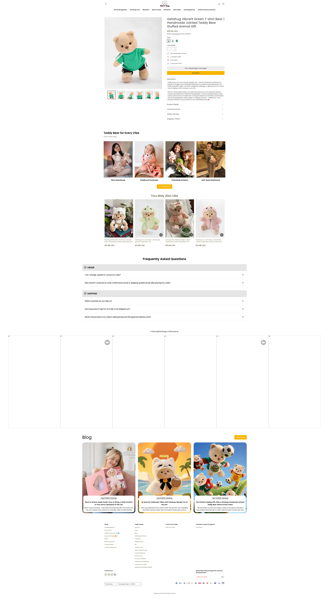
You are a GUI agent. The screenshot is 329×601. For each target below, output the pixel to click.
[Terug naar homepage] (164, 4)
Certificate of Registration (142, 561)
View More (240, 437)
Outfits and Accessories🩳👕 (112, 533)
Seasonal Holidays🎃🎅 (111, 536)
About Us (137, 527)
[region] (133, 95)
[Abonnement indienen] (222, 577)
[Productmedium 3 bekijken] (130, 95)
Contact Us (138, 539)
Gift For (106, 539)
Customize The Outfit (140, 564)
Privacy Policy (138, 556)
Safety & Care (139, 547)
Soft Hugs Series (109, 544)
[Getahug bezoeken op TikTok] (112, 575)
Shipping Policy (139, 541)
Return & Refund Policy (141, 550)
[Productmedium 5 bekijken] (149, 95)
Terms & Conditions (140, 558)
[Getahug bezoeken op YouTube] (115, 575)
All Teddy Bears (164, 186)
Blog (136, 533)
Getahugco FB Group (141, 536)
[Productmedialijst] (133, 53)
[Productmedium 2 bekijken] (121, 95)
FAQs (136, 530)
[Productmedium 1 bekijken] (111, 95)
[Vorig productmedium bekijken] (106, 95)
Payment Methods (140, 553)
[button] (106, 4)
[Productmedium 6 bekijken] (158, 95)
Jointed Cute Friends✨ (111, 547)
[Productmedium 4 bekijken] (139, 95)
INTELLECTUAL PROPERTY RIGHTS (143, 567)
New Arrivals (108, 530)
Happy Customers (110, 541)
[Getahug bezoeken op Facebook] (106, 575)
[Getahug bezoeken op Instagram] (109, 575)
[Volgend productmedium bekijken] (161, 95)
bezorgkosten (176, 34)
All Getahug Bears (109, 527)
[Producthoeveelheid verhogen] (175, 49)
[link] (120, 10)
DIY (136, 544)
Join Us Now (199, 527)
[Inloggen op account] (219, 4)
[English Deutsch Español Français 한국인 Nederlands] (110, 584)
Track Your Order (170, 527)
